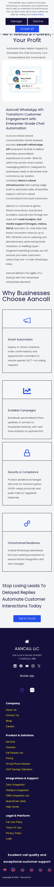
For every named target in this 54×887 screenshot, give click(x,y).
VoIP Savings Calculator (19, 769)
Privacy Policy (14, 833)
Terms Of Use (13, 827)
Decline (38, 21)
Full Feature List (14, 752)
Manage (16, 21)
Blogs (9, 720)
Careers (10, 726)
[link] (27, 62)
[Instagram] (33, 666)
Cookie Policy (37, 14)
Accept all (27, 28)
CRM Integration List (17, 795)
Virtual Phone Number (18, 763)
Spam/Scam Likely (16, 801)
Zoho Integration (15, 784)
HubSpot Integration (17, 790)
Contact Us (12, 715)
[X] (39, 666)
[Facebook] (21, 666)
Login (9, 838)
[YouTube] (27, 666)
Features (10, 747)
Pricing (9, 758)
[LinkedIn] (15, 666)
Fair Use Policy (14, 821)
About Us (11, 709)
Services (10, 741)
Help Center (12, 806)
